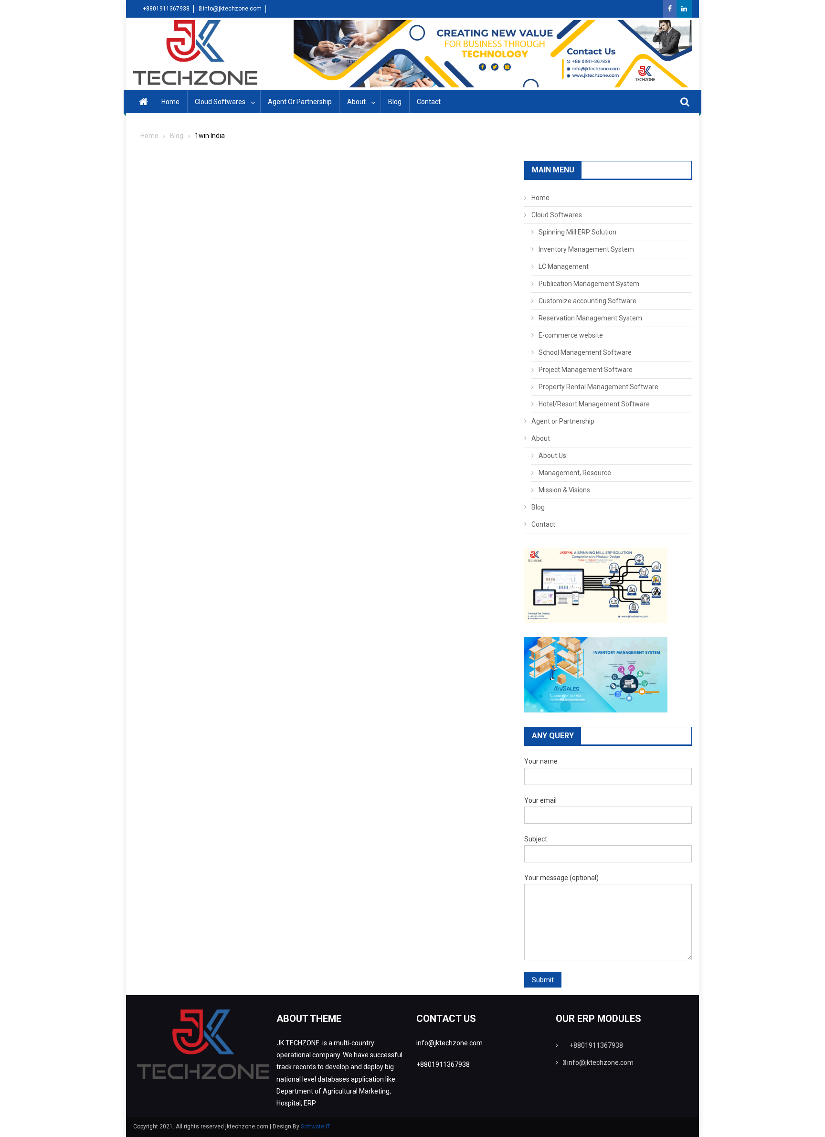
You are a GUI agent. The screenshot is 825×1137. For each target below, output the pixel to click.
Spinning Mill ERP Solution (577, 232)
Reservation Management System (590, 318)
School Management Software (585, 352)
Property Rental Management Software (598, 387)
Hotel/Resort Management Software (594, 404)
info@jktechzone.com (232, 8)
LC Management (564, 266)
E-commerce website (571, 335)
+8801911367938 (165, 8)
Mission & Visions (564, 490)
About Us (552, 455)
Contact (429, 102)
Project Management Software (586, 369)
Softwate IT (315, 1126)
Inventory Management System (586, 249)
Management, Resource (575, 473)
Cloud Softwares (220, 102)
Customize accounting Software (587, 301)
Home (170, 102)
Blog (395, 102)
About (356, 102)
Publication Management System (589, 283)
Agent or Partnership (300, 102)
